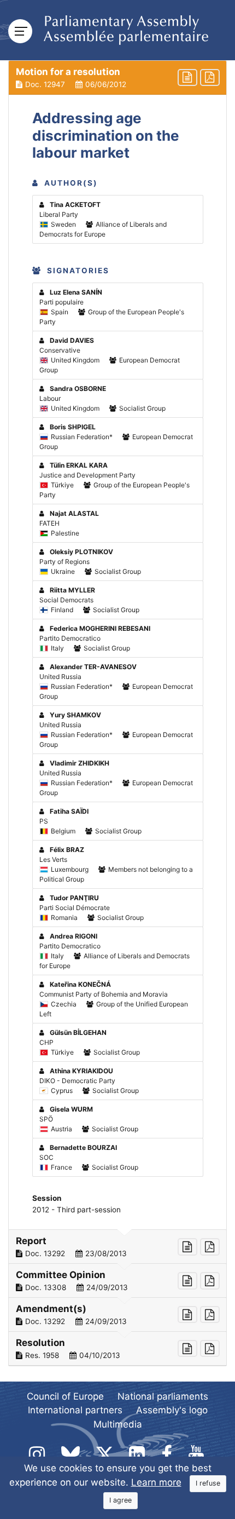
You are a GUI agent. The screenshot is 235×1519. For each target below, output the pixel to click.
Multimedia (117, 1424)
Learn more (156, 1482)
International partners (75, 1410)
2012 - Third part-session (76, 1209)
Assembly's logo (172, 1410)
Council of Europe (65, 1396)
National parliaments (163, 1396)
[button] (117, 78)
